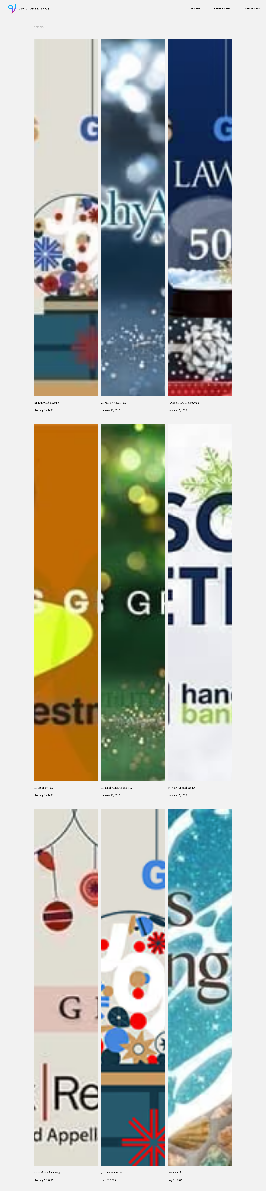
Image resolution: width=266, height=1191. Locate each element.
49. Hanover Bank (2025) (181, 788)
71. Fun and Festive (111, 1173)
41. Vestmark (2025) (44, 788)
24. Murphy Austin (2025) (114, 403)
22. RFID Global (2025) (46, 403)
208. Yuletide (175, 1173)
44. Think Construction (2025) (117, 788)
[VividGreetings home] (27, 8)
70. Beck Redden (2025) (47, 1173)
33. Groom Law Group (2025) (183, 403)
